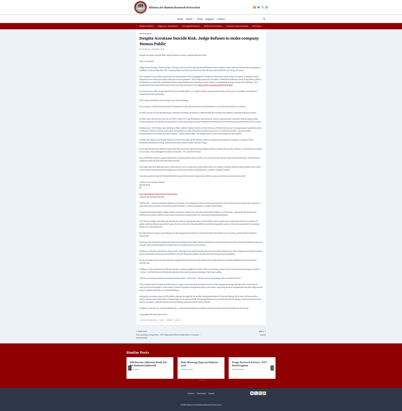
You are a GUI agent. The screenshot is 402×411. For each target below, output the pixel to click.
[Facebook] (258, 7)
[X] (262, 7)
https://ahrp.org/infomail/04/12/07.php (215, 85)
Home (180, 18)
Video (200, 18)
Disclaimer (201, 393)
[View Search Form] (264, 19)
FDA (162, 320)
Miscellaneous (145, 34)
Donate (211, 393)
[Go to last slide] (129, 368)
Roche (177, 320)
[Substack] (254, 7)
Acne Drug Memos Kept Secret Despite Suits (158, 194)
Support (210, 18)
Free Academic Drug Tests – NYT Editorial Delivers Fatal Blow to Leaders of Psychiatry (167, 334)
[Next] (272, 368)
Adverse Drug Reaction (148, 320)
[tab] (196, 380)
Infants (169, 320)
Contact (221, 18)
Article (262, 333)
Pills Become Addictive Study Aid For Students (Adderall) (148, 364)
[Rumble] (267, 7)
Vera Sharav (145, 49)
